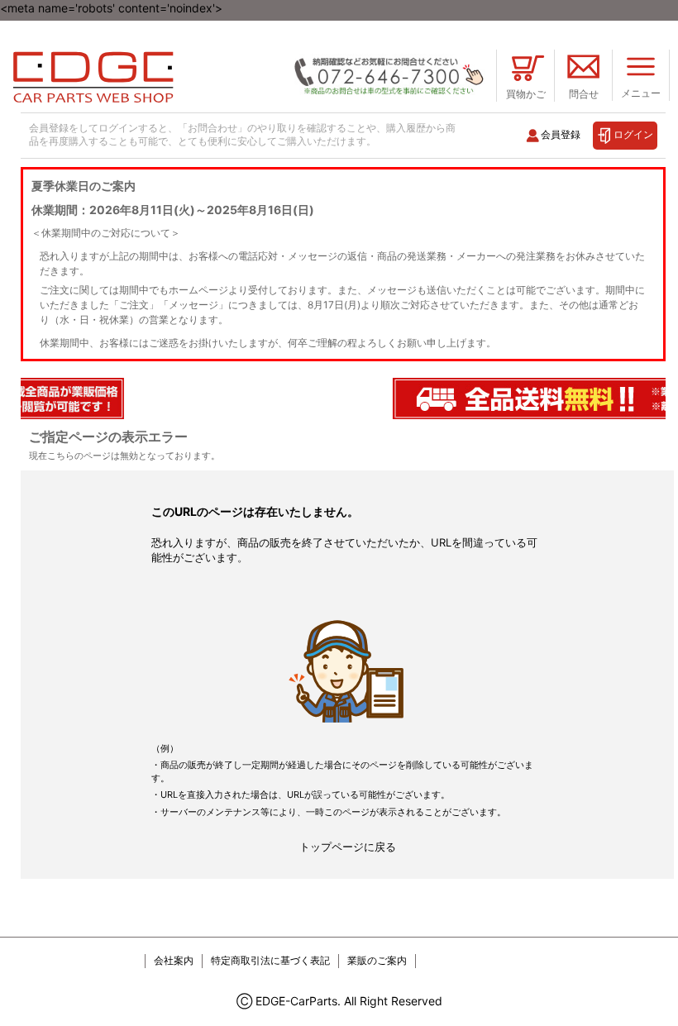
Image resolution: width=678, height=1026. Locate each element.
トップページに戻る (347, 846)
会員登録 (560, 134)
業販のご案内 (377, 960)
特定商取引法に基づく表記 (270, 960)
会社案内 (173, 960)
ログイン (633, 134)
